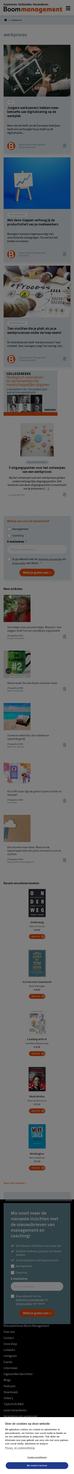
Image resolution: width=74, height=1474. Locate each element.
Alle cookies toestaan (37, 1465)
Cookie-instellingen (37, 1457)
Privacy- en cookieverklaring (19, 1448)
